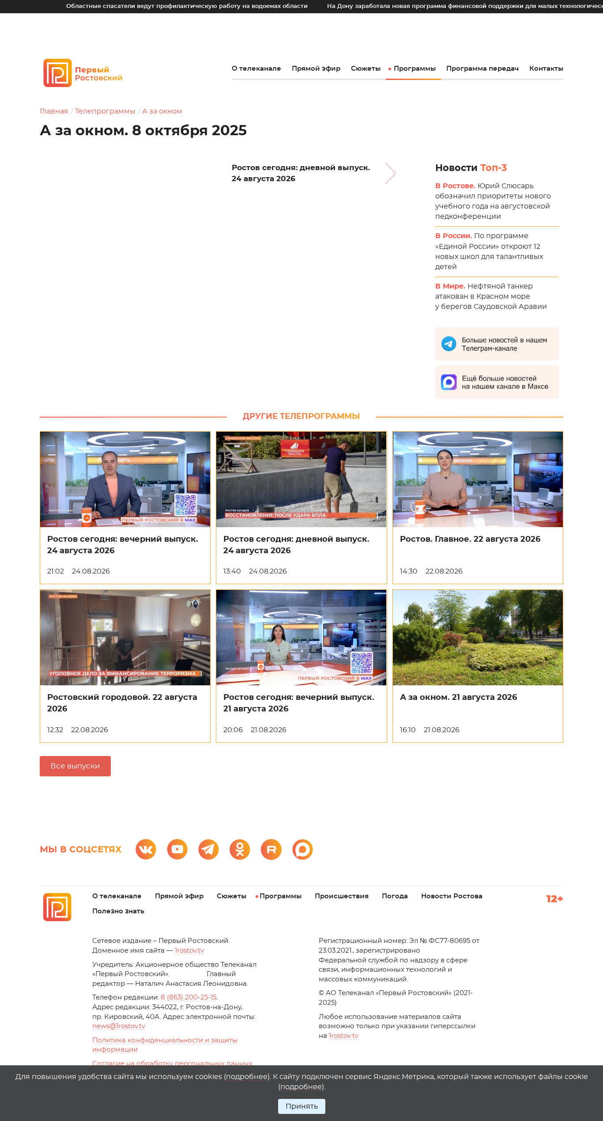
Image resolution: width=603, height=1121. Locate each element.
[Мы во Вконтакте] (146, 849)
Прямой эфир (316, 68)
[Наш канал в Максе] (302, 849)
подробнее (247, 1076)
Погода (395, 896)
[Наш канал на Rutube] (271, 849)
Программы (415, 68)
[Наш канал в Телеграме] (208, 849)
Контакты (546, 68)
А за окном (162, 111)
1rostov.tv (189, 950)
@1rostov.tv (118, 1026)
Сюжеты (366, 68)
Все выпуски (75, 766)
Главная (54, 111)
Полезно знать (118, 911)
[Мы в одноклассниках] (240, 849)
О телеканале (256, 68)
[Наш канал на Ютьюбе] (177, 849)
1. (343, 1036)
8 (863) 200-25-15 (188, 997)
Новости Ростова (451, 896)
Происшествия (342, 896)
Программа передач (482, 68)
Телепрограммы (105, 111)
